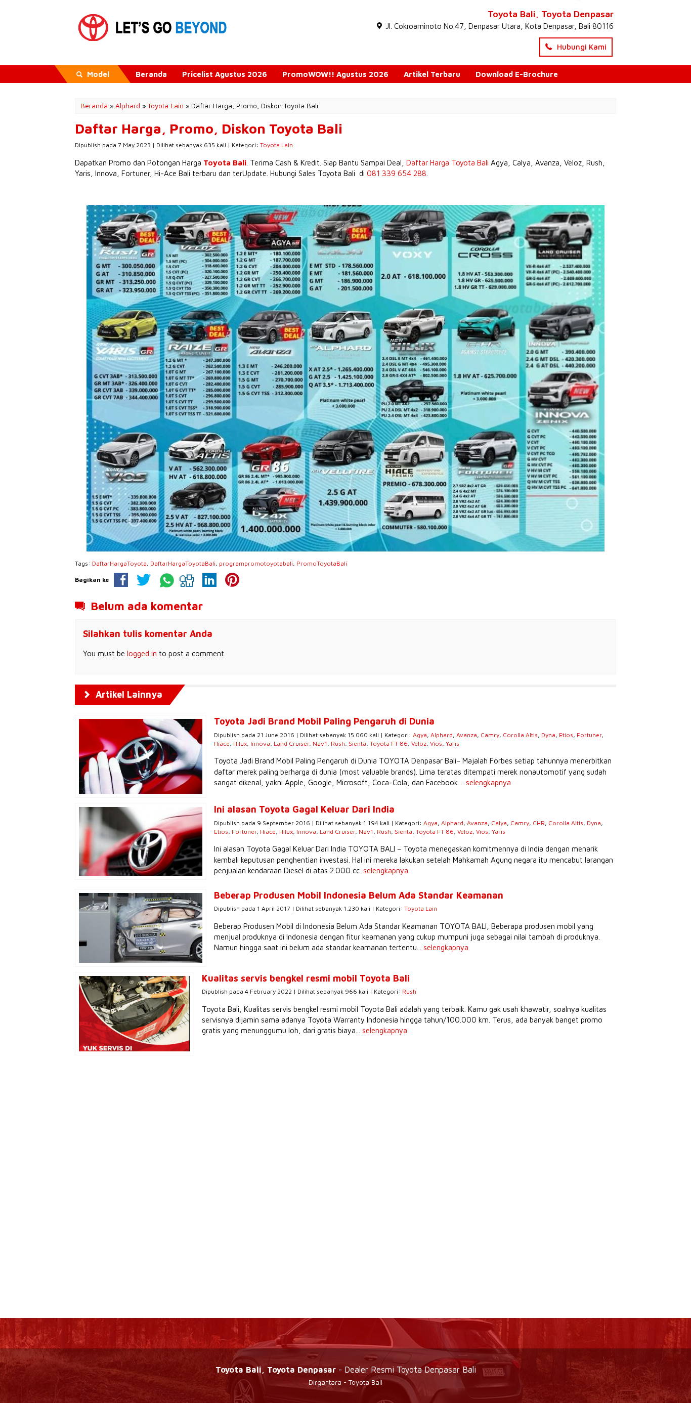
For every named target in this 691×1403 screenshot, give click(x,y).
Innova (260, 743)
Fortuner (589, 735)
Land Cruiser (291, 743)
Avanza (466, 735)
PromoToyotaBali (321, 563)
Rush (338, 743)
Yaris (452, 743)
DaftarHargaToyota (119, 563)
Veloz (418, 743)
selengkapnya (488, 782)
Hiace (222, 743)
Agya (420, 735)
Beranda (151, 74)
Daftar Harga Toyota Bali (447, 162)
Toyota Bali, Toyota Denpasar (551, 14)
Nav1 (320, 743)
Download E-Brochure (517, 74)
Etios (566, 735)
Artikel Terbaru (432, 74)
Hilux (240, 743)
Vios (436, 743)
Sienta (357, 743)
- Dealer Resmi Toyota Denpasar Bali (345, 1369)
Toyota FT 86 (389, 743)
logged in (142, 653)
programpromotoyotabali (256, 563)
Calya (499, 823)
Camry (490, 735)
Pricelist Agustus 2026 (224, 74)
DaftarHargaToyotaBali (182, 563)
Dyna (548, 735)
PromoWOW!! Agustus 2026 (335, 74)
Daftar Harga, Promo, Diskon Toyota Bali (208, 128)
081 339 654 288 (396, 173)
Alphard (441, 735)
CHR (539, 823)
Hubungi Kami (581, 46)
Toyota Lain (276, 145)
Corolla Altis (520, 735)
